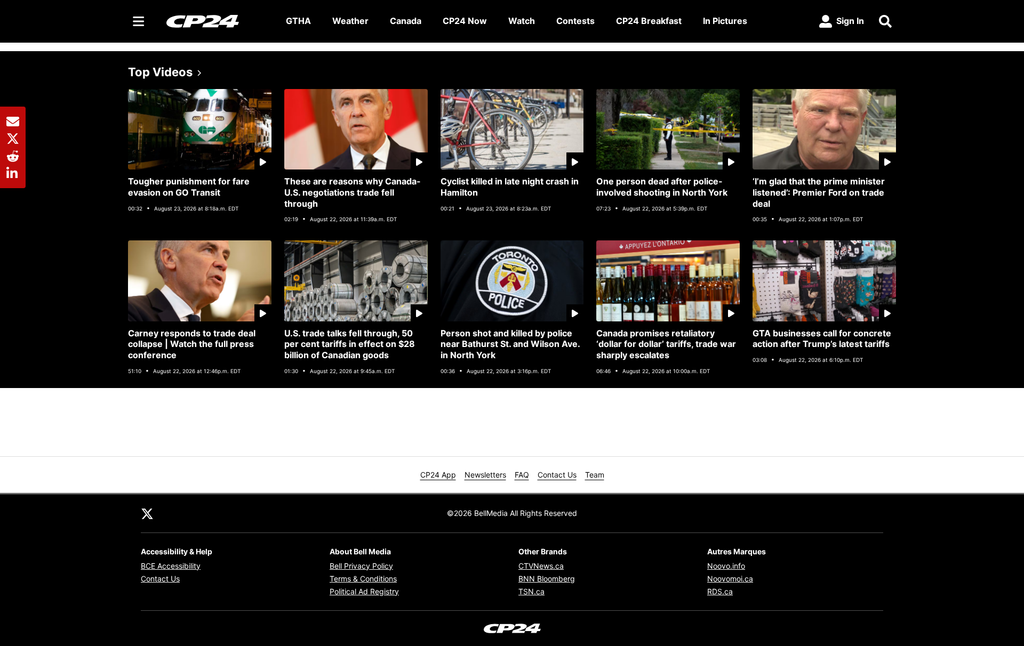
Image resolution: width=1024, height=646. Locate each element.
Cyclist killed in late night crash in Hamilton (510, 187)
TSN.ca (531, 591)
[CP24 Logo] (217, 20)
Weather (350, 20)
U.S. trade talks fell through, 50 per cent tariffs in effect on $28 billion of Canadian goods (349, 344)
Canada (405, 20)
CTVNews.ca (541, 565)
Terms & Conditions (363, 578)
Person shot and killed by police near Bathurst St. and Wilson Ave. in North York (510, 344)
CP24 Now (465, 20)
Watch (521, 20)
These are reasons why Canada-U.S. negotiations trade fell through (352, 192)
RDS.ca (720, 591)
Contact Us (557, 474)
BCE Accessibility (171, 565)
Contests (575, 20)
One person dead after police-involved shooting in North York (661, 187)
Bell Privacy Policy (361, 565)
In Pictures (725, 20)
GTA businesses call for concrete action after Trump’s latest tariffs (822, 339)
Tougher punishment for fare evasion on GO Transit (189, 187)
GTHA (298, 20)
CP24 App (438, 474)
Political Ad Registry (364, 591)
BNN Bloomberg (546, 578)
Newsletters (485, 474)
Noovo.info (726, 565)
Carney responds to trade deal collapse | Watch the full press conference (191, 344)
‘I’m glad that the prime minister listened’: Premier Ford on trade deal (819, 192)
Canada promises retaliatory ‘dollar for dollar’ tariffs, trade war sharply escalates (666, 344)
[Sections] (138, 21)
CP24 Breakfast (649, 20)
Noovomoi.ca (730, 578)
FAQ (522, 474)
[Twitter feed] (147, 513)
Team (594, 474)
